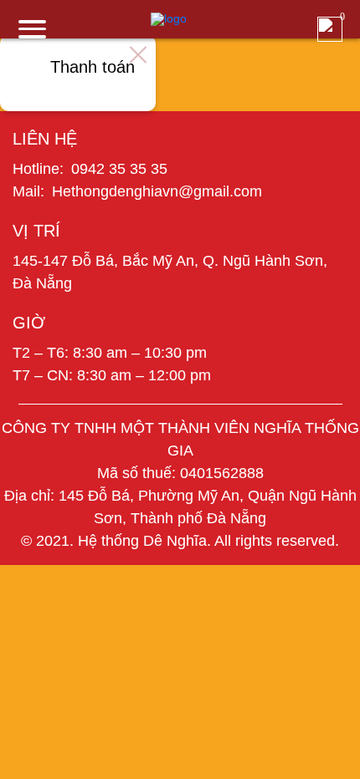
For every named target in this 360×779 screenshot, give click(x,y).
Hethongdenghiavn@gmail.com (157, 191)
